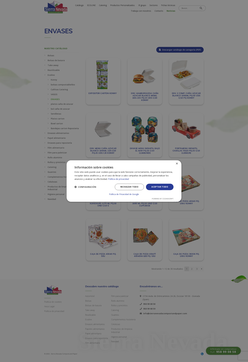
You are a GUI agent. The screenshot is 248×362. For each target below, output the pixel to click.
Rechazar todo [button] (129, 186)
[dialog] (124, 181)
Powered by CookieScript (163, 199)
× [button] (177, 164)
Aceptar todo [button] (159, 186)
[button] (85, 187)
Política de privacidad (118, 179)
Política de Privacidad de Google (124, 194)
